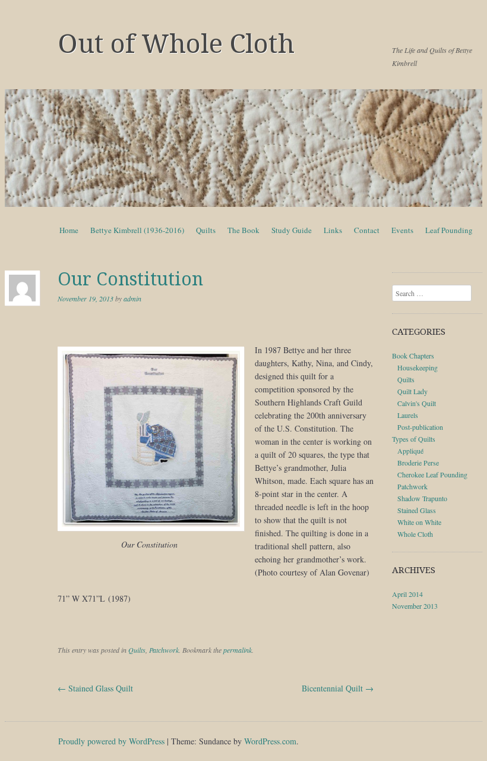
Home (68, 230)
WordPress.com (270, 741)
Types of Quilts (413, 439)
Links (333, 230)
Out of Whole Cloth (176, 44)
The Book (243, 230)
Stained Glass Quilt (95, 688)
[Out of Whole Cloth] (243, 148)
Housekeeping (417, 367)
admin (132, 298)
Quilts (206, 230)
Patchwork (164, 650)
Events (402, 230)
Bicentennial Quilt (338, 688)
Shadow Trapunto (422, 498)
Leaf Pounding (449, 230)
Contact (367, 230)
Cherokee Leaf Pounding (432, 474)
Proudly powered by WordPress (111, 741)
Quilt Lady (412, 391)
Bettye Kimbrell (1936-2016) (137, 230)
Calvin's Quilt (416, 403)
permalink (237, 650)
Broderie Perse (418, 462)
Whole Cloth (415, 534)
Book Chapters (413, 355)
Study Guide (291, 230)
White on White (419, 522)
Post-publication (420, 427)
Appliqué (410, 450)
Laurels (407, 415)
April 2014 (407, 594)
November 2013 (415, 606)
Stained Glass (416, 510)
